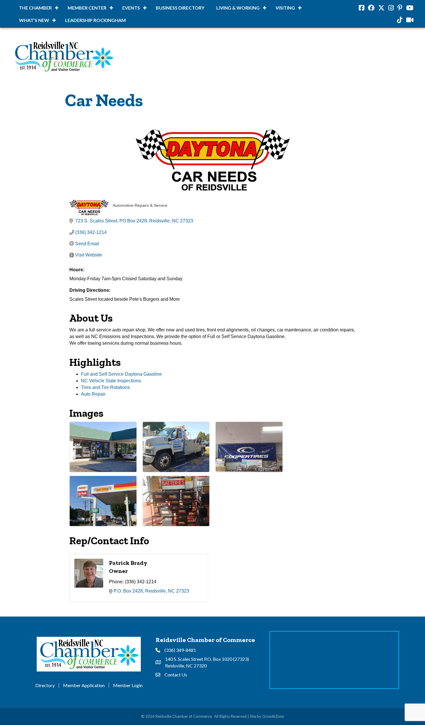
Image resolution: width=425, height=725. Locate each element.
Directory (45, 685)
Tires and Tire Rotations (105, 387)
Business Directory (180, 7)
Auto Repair (93, 394)
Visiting (285, 7)
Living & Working (238, 7)
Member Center (87, 7)
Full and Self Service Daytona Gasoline (121, 374)
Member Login (128, 685)
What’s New (34, 20)
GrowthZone (273, 716)
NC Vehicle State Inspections (111, 380)
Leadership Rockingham (95, 20)
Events (131, 7)
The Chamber (35, 7)
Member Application (84, 685)
